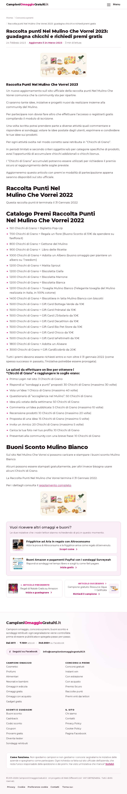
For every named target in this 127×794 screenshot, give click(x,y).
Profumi (11, 671)
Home (9, 18)
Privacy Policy (73, 723)
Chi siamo (71, 713)
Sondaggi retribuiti (17, 743)
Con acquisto (73, 681)
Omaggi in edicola (16, 686)
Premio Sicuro (73, 686)
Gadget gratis (14, 701)
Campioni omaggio (19, 663)
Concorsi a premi (24, 18)
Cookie (21, 787)
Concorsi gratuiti (74, 666)
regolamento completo (55, 485)
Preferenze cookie (38, 787)
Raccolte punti (74, 691)
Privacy (11, 787)
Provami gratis (14, 733)
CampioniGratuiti (33, 623)
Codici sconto (14, 723)
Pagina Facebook (75, 733)
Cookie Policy (73, 728)
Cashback (12, 718)
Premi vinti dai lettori (77, 696)
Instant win (71, 671)
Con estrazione (74, 676)
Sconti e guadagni (19, 709)
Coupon (11, 728)
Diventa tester (14, 738)
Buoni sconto (14, 713)
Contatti (70, 718)
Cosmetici (12, 666)
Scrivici (109, 764)
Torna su (67, 787)
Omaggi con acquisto (18, 696)
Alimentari (12, 676)
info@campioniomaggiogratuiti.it (64, 651)
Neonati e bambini (17, 681)
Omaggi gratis (14, 691)
